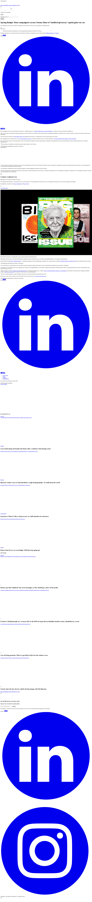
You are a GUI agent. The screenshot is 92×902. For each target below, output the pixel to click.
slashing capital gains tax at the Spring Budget (43, 131)
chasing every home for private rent (20, 270)
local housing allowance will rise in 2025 (68, 261)
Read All (2, 416)
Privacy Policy (26, 183)
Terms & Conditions (17, 183)
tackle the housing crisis (9, 271)
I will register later (4, 188)
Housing (2, 446)
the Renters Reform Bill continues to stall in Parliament (65, 138)
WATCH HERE (4, 384)
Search (3, 16)
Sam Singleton (3, 513)
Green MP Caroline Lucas (19, 136)
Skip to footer (17, 5)
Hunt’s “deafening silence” (16, 261)
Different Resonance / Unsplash (52, 33)
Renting (2, 547)
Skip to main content (10, 5)
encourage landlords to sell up (25, 138)
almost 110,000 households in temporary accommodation (55, 270)
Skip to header (3, 5)
